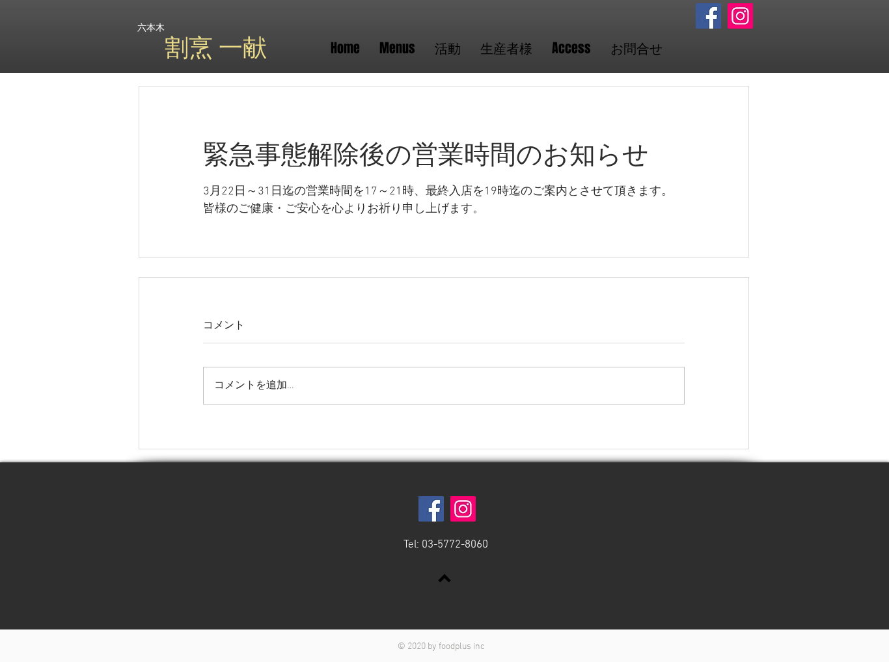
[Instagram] (740, 16)
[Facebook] (708, 16)
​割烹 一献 (216, 47)
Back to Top (444, 605)
